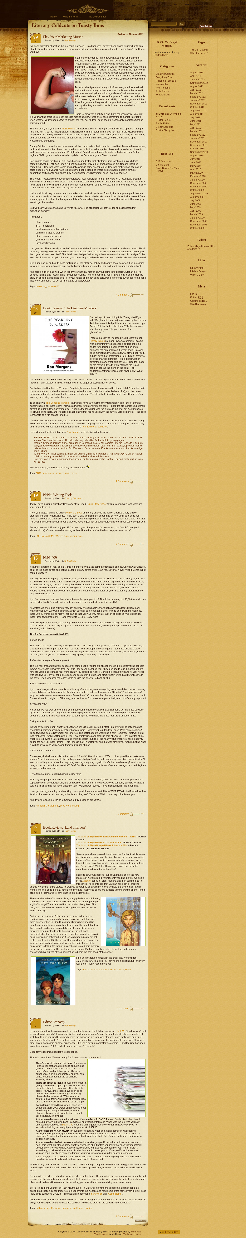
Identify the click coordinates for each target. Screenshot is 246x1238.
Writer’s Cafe (197, 274)
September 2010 (199, 152)
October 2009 (197, 190)
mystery (59, 473)
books (85, 969)
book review (48, 473)
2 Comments (122, 481)
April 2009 (195, 211)
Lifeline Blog (162, 164)
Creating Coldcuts (72, 498)
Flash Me (120, 1031)
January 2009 (197, 217)
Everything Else (164, 77)
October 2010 (197, 148)
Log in (193, 294)
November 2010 (198, 145)
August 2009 (197, 197)
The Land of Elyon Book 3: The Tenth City (98, 842)
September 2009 (199, 193)
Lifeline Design (198, 271)
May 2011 (195, 124)
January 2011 (197, 138)
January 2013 (197, 79)
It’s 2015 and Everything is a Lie (168, 115)
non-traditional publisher (94, 426)
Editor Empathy (54, 1022)
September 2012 (199, 83)
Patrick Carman (116, 969)
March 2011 (196, 131)
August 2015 (197, 72)
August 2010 (197, 155)
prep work (65, 805)
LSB (38, 536)
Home (53, 16)
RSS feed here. (161, 55)
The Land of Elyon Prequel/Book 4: (95, 845)
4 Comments (122, 294)
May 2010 (195, 166)
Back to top (140, 1221)
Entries (196, 297)
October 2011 (197, 107)
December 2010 (198, 141)
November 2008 (198, 224)
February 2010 (198, 176)
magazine (67, 1208)
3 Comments (122, 814)
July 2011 (195, 117)
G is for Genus (163, 120)
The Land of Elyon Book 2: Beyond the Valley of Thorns (106, 836)
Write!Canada (163, 94)
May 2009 (195, 207)
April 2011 (195, 128)
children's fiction (98, 969)
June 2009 (195, 204)
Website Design (101, 1234)
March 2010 (196, 172)
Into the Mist (121, 845)
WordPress (136, 1232)
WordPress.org (198, 304)
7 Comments (122, 544)
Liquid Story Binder (96, 504)
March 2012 (196, 93)
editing (39, 1208)
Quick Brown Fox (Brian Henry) (168, 169)
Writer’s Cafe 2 (74, 512)
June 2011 (195, 121)
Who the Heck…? (72, 16)
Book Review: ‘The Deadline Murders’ (70, 308)
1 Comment (123, 1008)
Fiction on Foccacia (166, 80)
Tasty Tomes (70, 312)
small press (70, 473)
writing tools (76, 536)
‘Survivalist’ (96, 1193)
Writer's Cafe (62, 536)
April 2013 (195, 76)
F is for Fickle (162, 123)
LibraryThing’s (97, 341)
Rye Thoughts (71, 40)
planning (54, 805)
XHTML (168, 1232)
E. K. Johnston (163, 161)
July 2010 (195, 159)
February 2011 (197, 134)
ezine (47, 1208)
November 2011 (198, 103)
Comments (198, 301)
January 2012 (197, 100)
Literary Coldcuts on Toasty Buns (68, 25)
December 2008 (198, 221)
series (128, 969)
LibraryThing (197, 268)
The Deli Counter (97, 16)
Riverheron (73, 432)
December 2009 (198, 183)
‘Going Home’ (115, 1193)
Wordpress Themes (132, 1234)
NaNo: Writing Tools (57, 495)
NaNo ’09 (50, 557)
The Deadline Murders (57, 403)
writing (75, 805)
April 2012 (195, 90)
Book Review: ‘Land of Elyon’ (64, 827)
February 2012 (198, 96)
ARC (38, 473)
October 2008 (197, 228)
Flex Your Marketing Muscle (63, 37)
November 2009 (198, 186)
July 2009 (195, 200)
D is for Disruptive (165, 130)
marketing (41, 286)
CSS (176, 1232)
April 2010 (195, 169)
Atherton (86, 880)
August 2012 (197, 86)
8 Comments (122, 1216)
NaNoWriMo (68, 128)
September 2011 (199, 110)
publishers (78, 1208)
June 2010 (195, 162)
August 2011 (196, 114)
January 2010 (197, 179)
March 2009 (196, 214)
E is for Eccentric (164, 127)
